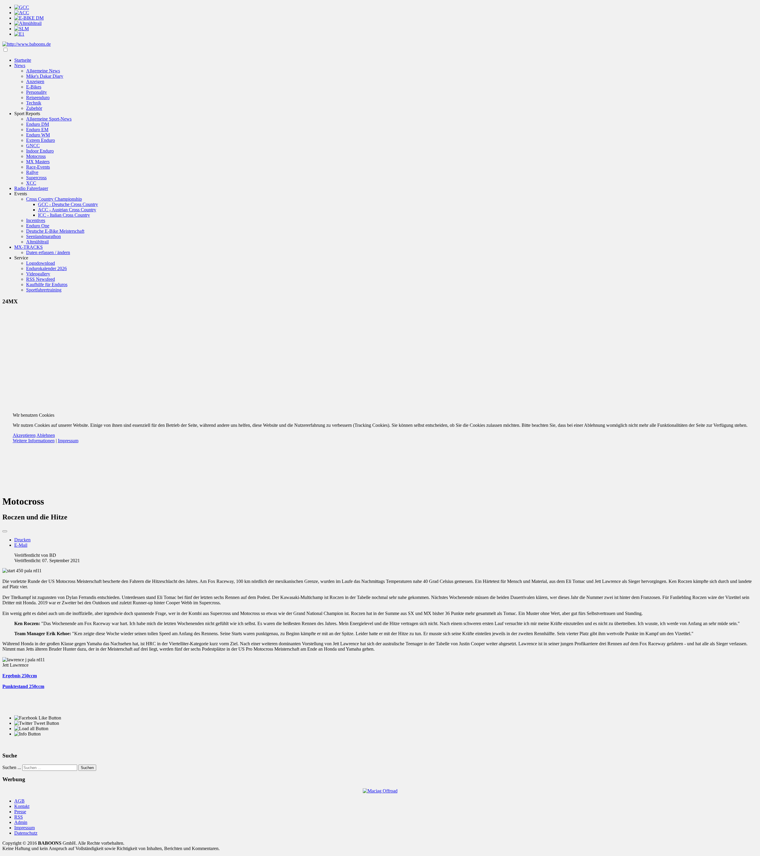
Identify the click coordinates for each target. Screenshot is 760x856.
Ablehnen (46, 435)
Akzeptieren (24, 435)
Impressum (68, 440)
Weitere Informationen (34, 440)
